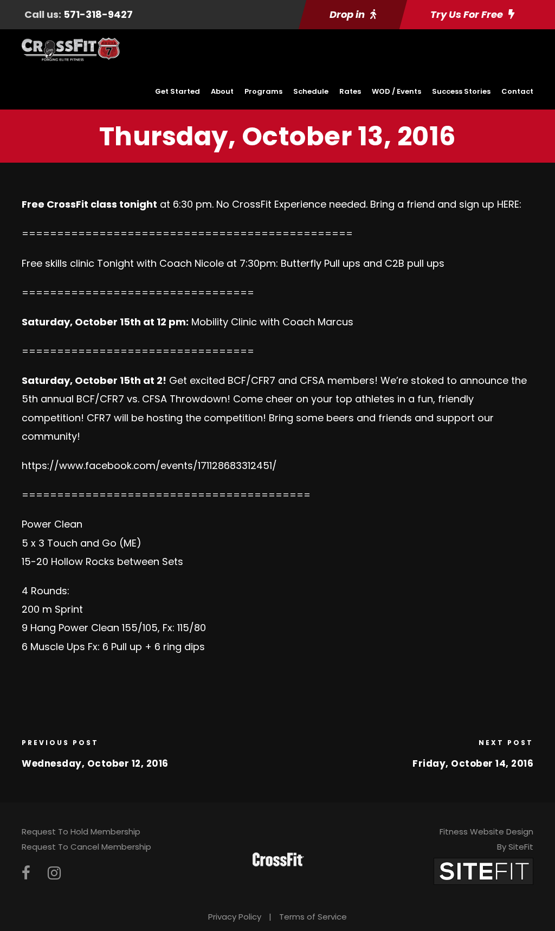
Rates (350, 91)
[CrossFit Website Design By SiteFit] (483, 870)
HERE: (509, 204)
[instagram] (54, 873)
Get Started (177, 91)
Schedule (310, 91)
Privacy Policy (234, 916)
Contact (517, 91)
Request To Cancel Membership (86, 846)
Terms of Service (313, 916)
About (222, 91)
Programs (263, 91)
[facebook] (26, 873)
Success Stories (461, 91)
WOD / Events (396, 91)
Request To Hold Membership (81, 831)
